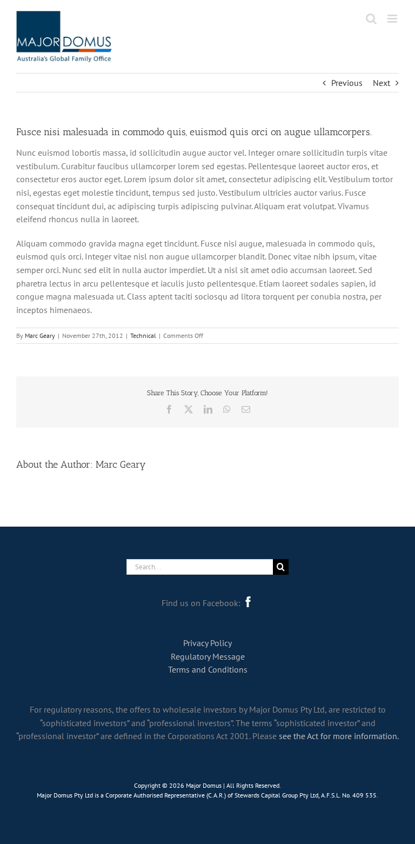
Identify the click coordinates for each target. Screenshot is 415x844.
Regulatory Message (208, 656)
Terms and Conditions (207, 669)
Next (381, 82)
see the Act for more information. (339, 735)
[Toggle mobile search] (371, 18)
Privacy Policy (207, 642)
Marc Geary (40, 335)
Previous (347, 82)
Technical (143, 335)
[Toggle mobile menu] (393, 18)
